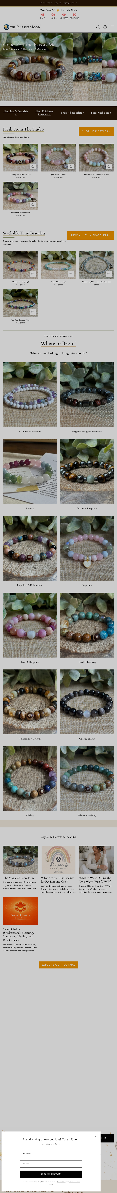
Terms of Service (74, 1181)
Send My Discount (51, 1174)
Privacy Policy (61, 1181)
